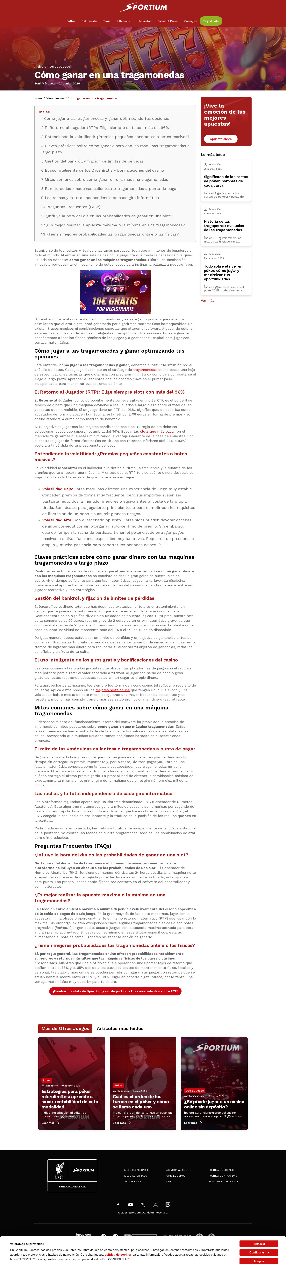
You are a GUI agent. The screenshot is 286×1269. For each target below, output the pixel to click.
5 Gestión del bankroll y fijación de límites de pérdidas (92, 161)
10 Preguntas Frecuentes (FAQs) (70, 206)
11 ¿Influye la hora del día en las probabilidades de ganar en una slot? (106, 216)
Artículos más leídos (120, 1028)
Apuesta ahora (221, 139)
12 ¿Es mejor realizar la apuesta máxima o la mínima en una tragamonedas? (113, 225)
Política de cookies (221, 1170)
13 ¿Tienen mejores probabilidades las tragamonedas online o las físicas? (110, 234)
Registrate (211, 21)
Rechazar (259, 1243)
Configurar (256, 1252)
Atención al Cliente (178, 1170)
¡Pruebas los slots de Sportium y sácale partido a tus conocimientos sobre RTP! (115, 991)
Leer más (47, 1122)
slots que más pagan (158, 431)
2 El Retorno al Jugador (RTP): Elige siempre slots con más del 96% (105, 127)
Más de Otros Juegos (65, 1028)
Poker (47, 1080)
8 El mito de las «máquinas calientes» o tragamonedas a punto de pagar (109, 188)
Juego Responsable (136, 1170)
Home (38, 98)
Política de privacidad (223, 1175)
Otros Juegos (60, 66)
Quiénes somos (175, 1175)
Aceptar (259, 1261)
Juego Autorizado (135, 1175)
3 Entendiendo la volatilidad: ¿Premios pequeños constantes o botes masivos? (115, 136)
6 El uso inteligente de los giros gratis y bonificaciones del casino (102, 170)
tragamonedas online (150, 370)
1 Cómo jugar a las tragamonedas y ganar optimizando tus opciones (105, 118)
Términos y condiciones (224, 1181)
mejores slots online (113, 690)
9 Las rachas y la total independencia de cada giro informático (100, 197)
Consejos (190, 21)
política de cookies (118, 1254)
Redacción (52, 1086)
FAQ (168, 1181)
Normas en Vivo (133, 1181)
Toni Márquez (44, 83)
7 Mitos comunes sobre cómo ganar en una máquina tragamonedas (104, 179)
